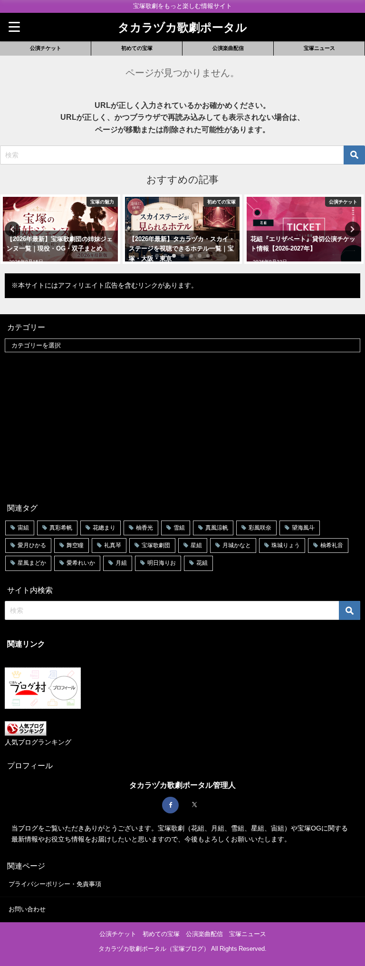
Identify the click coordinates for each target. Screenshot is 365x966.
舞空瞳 (75, 545)
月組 (121, 563)
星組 (196, 545)
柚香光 (144, 528)
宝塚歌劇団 (156, 545)
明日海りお (161, 563)
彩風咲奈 (260, 528)
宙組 (23, 528)
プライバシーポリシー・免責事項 (55, 884)
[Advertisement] (182, 426)
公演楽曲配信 (228, 48)
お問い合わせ (27, 909)
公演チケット (45, 48)
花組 (202, 563)
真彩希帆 (60, 528)
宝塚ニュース (319, 48)
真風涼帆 (216, 528)
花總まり (104, 528)
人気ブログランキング (38, 742)
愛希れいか (81, 563)
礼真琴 (112, 545)
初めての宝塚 (137, 48)
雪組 (179, 528)
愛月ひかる (32, 545)
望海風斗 (303, 528)
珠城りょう (285, 545)
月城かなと (236, 545)
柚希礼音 (331, 545)
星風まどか (32, 563)
